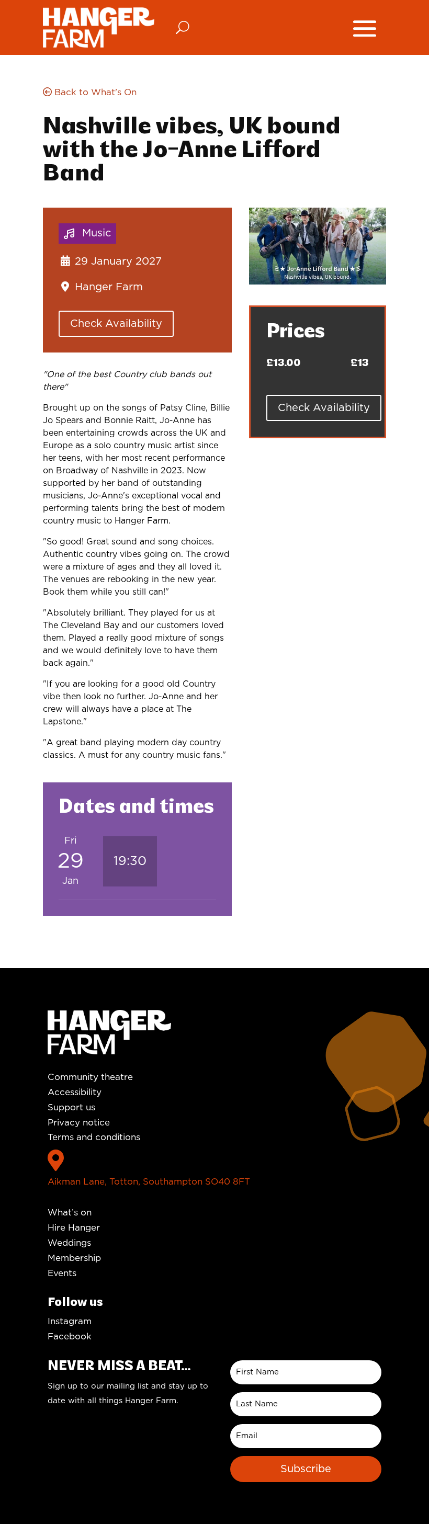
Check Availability (116, 324)
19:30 (130, 861)
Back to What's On (94, 92)
